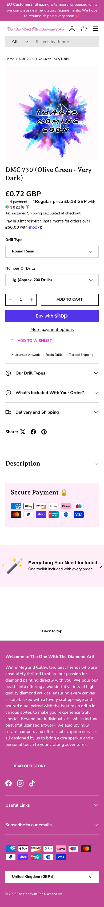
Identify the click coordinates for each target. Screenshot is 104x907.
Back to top (52, 631)
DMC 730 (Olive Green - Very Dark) (44, 59)
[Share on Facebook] (33, 431)
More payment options (52, 329)
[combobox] (52, 41)
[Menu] (95, 29)
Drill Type (13, 239)
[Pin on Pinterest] (44, 431)
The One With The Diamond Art (39, 894)
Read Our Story (29, 766)
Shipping (34, 213)
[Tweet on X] (22, 431)
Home (9, 59)
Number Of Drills (20, 268)
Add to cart (70, 299)
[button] (84, 29)
